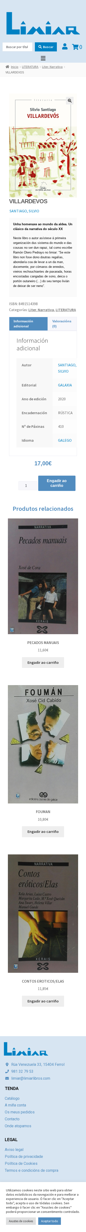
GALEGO (65, 440)
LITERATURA (30, 67)
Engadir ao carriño (57, 483)
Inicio (14, 67)
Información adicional (23, 323)
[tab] (28, 324)
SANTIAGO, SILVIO (24, 211)
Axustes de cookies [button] (21, 1221)
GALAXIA (65, 385)
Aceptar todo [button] (49, 1221)
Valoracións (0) (61, 323)
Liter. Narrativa (52, 67)
